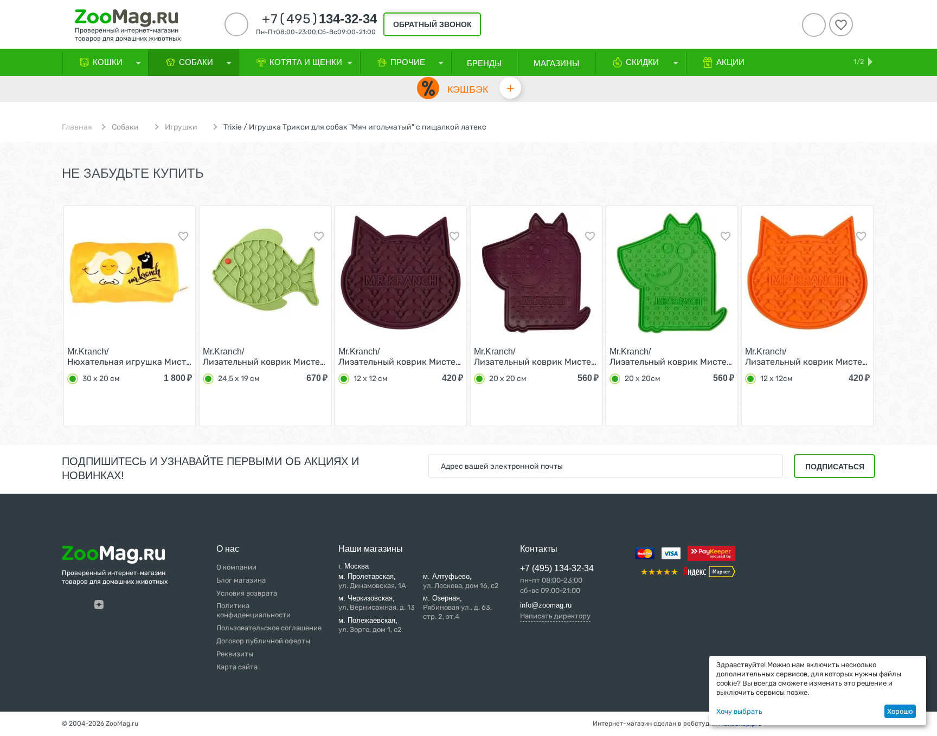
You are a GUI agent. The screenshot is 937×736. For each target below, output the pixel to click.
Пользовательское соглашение (269, 628)
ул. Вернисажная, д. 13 (376, 602)
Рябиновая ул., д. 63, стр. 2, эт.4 (457, 607)
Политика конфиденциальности (253, 610)
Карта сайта (237, 667)
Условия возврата (246, 593)
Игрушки (181, 127)
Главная (77, 127)
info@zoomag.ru (546, 605)
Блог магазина (241, 580)
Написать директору (555, 616)
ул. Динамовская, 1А (372, 581)
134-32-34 (319, 18)
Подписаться (834, 466)
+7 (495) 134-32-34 (557, 568)
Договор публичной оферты (263, 641)
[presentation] (42, 315)
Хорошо (900, 711)
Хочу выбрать (739, 711)
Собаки (125, 127)
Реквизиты (234, 654)
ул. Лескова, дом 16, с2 (461, 581)
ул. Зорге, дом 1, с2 (370, 625)
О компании (236, 567)
